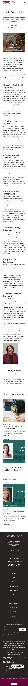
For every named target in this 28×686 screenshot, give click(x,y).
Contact (14, 616)
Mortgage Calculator (14, 603)
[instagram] (19, 565)
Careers (14, 582)
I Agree (14, 683)
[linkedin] (12, 565)
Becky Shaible (14, 25)
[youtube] (16, 565)
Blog (14, 594)
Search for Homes (14, 590)
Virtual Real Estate (14, 612)
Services (14, 573)
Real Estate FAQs (14, 607)
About (14, 577)
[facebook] (9, 565)
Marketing (14, 599)
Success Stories (14, 586)
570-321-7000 (14, 373)
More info (15, 681)
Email (4, 626)
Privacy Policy (22, 657)
